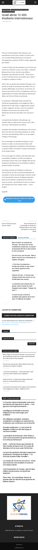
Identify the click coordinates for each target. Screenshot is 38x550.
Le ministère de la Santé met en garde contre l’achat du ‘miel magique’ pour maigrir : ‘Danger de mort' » (19, 388)
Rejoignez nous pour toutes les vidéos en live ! (20, 199)
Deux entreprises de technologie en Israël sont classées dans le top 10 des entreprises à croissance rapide (27, 227)
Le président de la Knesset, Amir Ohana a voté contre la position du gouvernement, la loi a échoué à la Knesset (19, 438)
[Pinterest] (12, 25)
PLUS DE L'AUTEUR (23, 237)
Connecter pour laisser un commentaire (19, 315)
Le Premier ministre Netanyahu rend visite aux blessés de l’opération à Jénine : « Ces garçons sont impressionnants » (18, 404)
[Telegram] (25, 25)
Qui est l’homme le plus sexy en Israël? (9, 224)
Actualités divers (11, 7)
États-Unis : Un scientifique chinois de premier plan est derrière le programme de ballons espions (19, 479)
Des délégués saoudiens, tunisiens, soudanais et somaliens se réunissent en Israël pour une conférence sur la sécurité (19, 421)
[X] (8, 25)
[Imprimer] (21, 25)
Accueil (4, 7)
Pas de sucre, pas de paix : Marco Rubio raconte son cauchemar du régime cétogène (24, 258)
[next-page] (6, 303)
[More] (29, 25)
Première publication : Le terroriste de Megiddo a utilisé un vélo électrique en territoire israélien (17, 429)
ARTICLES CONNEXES (9, 237)
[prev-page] (3, 303)
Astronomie (19, 544)
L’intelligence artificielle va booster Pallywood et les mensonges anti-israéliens (16, 413)
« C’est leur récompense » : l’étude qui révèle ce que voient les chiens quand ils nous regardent (18, 372)
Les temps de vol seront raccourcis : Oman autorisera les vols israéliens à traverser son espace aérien (19, 463)
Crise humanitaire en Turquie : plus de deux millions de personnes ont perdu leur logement (19, 471)
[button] (3, 2)
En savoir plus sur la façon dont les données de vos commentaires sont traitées (18, 322)
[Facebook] (4, 25)
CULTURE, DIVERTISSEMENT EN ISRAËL (19, 9)
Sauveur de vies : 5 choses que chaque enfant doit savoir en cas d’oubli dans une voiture (23, 277)
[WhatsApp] (16, 25)
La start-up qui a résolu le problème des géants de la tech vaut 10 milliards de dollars (23, 297)
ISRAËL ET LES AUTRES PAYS (8, 11)
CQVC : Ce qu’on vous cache (11, 398)
